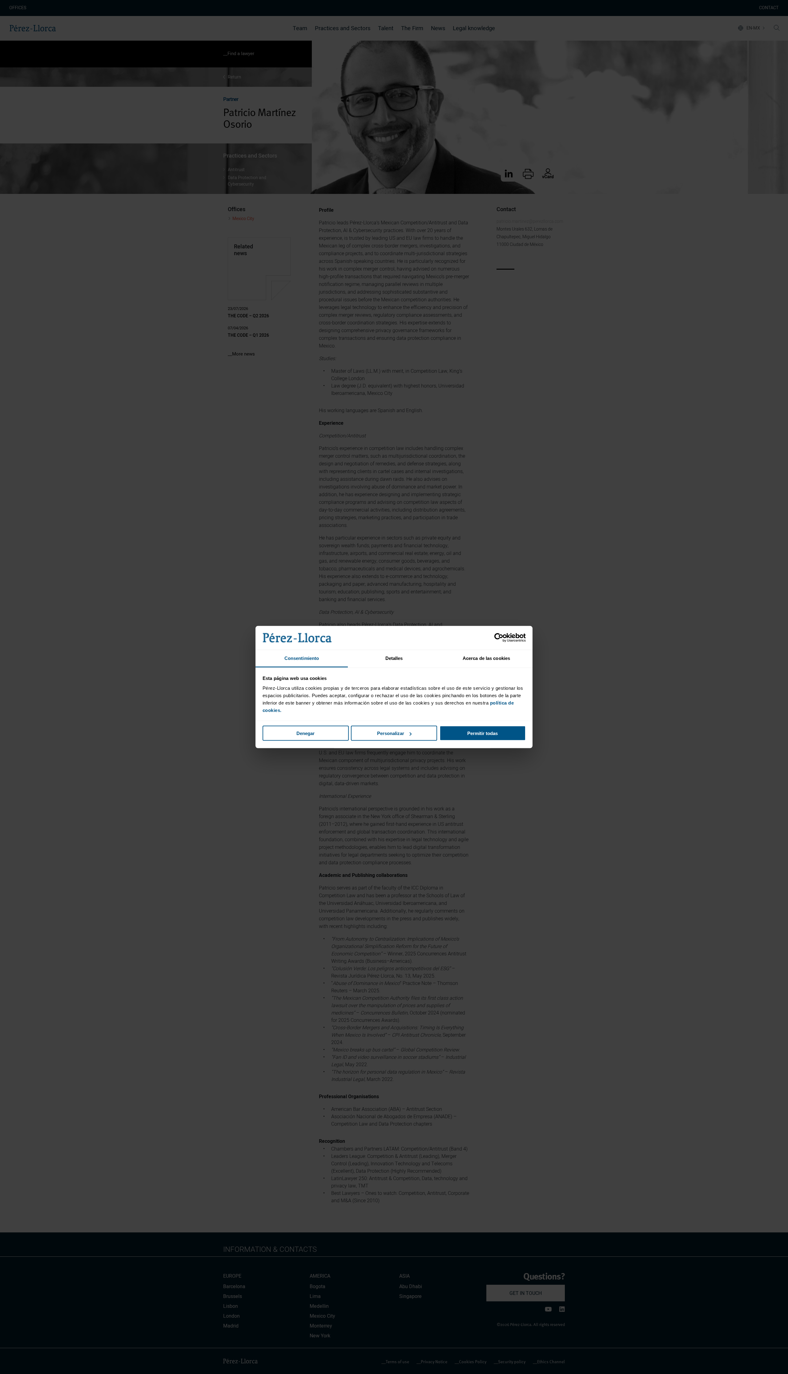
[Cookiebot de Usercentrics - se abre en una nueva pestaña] (499, 637)
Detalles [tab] (394, 658)
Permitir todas (482, 733)
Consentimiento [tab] (301, 658)
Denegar (305, 733)
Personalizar (390, 733)
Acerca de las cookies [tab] (486, 658)
